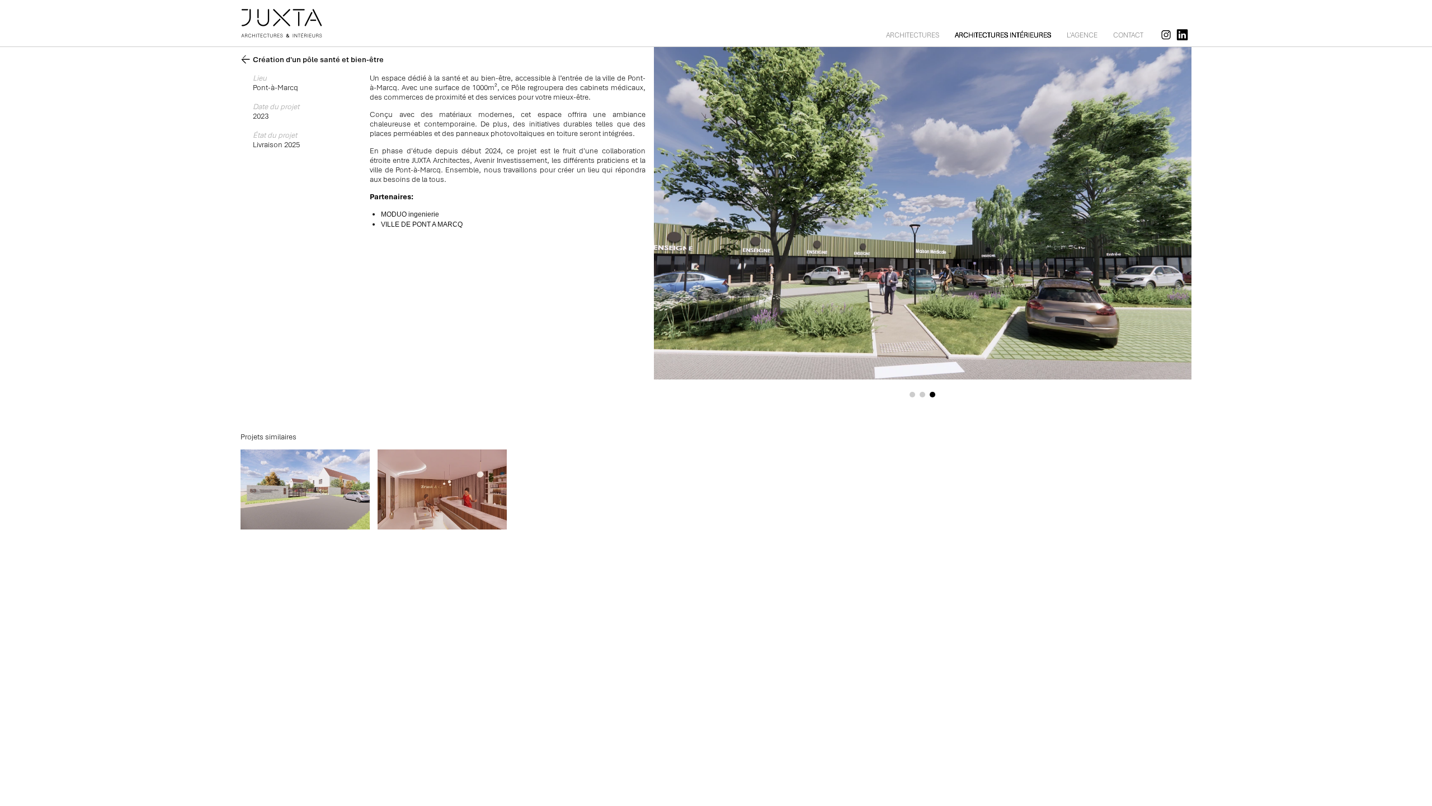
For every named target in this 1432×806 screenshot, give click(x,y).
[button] (912, 394)
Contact (1128, 35)
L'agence (1082, 35)
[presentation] (764, 210)
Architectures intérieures (1003, 35)
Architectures (912, 35)
